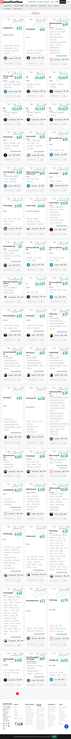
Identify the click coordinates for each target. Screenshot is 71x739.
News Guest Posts (29, 718)
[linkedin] (3, 723)
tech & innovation (54, 220)
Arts (49, 712)
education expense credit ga (57, 413)
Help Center (61, 711)
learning (41, 559)
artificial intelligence (32, 663)
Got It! (54, 736)
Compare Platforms (63, 715)
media (10, 605)
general (52, 181)
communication (53, 493)
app (62, 543)
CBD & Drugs (50, 720)
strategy (11, 607)
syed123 (11, 335)
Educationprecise (32, 601)
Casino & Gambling (51, 718)
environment (61, 561)
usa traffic (18, 547)
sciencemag (53, 84)
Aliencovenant (54, 455)
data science (17, 45)
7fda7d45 (34, 436)
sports (28, 504)
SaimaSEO (57, 335)
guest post (29, 218)
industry (59, 558)
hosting (29, 464)
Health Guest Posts (29, 717)
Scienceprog (30, 29)
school (51, 421)
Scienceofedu (31, 136)
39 (50, 77)
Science (28, 37)
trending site (36, 328)
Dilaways (57, 514)
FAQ (15, 708)
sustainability (14, 626)
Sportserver (30, 352)
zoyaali (10, 155)
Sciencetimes (53, 173)
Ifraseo (56, 229)
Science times (31, 205)
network (6, 178)
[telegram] (8, 723)
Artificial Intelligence (31, 661)
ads (56, 564)
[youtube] (9, 726)
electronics (37, 221)
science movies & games (9, 501)
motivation (6, 549)
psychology (6, 675)
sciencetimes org (17, 255)
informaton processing (60, 628)
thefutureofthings (60, 504)
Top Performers (42, 5)
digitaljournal (30, 509)
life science (52, 631)
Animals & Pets (51, 709)
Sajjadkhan (34, 58)
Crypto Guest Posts (29, 712)
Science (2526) (35, 12)
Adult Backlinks (28, 706)
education (10, 328)
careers (57, 543)
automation (29, 673)
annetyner (34, 264)
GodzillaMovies (8, 490)
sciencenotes (7, 145)
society (5, 607)
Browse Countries (17, 8)
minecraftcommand (8, 290)
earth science (53, 31)
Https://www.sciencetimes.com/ (32, 173)
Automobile (50, 714)
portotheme (37, 467)
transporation (59, 501)
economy (52, 548)
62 (27, 108)
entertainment (7, 255)
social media (30, 498)
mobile (51, 545)
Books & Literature (51, 715)
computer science (31, 668)
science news (34, 559)
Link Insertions (18, 5)
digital (5, 612)
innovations (58, 499)
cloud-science (7, 50)
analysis (63, 556)
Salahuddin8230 (12, 575)
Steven (56, 297)
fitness (58, 556)
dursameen (11, 91)
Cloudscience (7, 28)
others (51, 222)
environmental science (32, 426)
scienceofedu (30, 145)
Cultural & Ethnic (51, 724)
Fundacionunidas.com (55, 392)
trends (59, 566)
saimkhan (57, 264)
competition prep (15, 549)
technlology (30, 50)
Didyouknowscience (55, 24)
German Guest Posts (41, 709)
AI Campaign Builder (63, 706)
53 (53, 693)
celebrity (6, 623)
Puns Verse (7, 398)
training (52, 429)
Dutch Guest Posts (40, 720)
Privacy (15, 709)
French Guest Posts (40, 715)
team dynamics (7, 560)
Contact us (16, 712)
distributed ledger (8, 48)
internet (52, 504)
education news (40, 630)
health (5, 221)
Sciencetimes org (9, 246)
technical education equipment (57, 426)
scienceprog (41, 50)
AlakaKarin (57, 438)
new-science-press (8, 325)
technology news (8, 176)
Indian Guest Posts (40, 708)
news (15, 48)
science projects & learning (56, 37)
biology (40, 564)
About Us (16, 706)
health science (30, 429)
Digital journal (31, 489)
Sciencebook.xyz (9, 172)
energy (14, 218)
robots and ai (58, 44)
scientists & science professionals (58, 42)
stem (28, 559)
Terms (15, 711)
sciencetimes (30, 181)
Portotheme (30, 456)
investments (59, 569)
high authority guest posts (10, 360)
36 (27, 77)
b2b (16, 328)
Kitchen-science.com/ (8, 77)
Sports (4, 539)
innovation (34, 421)
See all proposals (8, 63)
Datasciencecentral (8, 456)
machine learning (31, 665)
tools (65, 548)
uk (4, 547)
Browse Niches (7, 8)
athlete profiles (7, 552)
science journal (30, 630)
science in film (53, 39)
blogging (52, 569)
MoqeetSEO (34, 638)
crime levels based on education (57, 408)
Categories (56, 5)
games (51, 462)
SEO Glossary (61, 712)
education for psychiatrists (56, 415)
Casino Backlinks (28, 711)
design (9, 218)
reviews (12, 610)
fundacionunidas (59, 429)
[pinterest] (4, 728)
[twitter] (4, 726)
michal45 (34, 513)
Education (51, 27)
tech (5, 218)
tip (62, 548)
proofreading (53, 561)
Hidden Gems (34, 5)
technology (57, 34)
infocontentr (34, 185)
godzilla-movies (7, 504)
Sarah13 (11, 186)
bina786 (33, 680)
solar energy (30, 221)
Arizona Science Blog (9, 353)
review (61, 545)
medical (52, 44)
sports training (7, 565)
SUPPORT (57, 1)
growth (11, 631)
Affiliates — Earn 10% (18, 718)
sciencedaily (30, 112)
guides (51, 550)
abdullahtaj (57, 154)
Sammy (10, 265)
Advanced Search (8, 5)
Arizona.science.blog (55, 139)
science (52, 29)
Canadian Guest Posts (41, 721)
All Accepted (53, 290)
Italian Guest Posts (40, 714)
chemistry (11, 221)
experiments (36, 561)
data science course (9, 464)
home (32, 178)
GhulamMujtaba (35, 91)
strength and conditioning (10, 557)
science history (61, 31)
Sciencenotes (7, 137)
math (55, 209)
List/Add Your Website (63, 724)
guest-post (29, 257)
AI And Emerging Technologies (32, 658)
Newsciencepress (9, 316)
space (51, 34)
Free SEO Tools (62, 718)
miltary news (60, 631)
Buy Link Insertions (62, 717)
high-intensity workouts (9, 562)
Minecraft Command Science (10, 282)
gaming (15, 628)
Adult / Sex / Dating (52, 706)
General (5, 80)
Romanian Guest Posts (41, 727)
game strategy (16, 560)
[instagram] (6, 726)
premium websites (54, 318)
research (29, 567)
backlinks (36, 218)
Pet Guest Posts (28, 720)
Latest (26, 5)
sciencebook (13, 181)
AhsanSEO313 (12, 680)
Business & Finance (30, 492)
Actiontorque (8, 534)
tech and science (36, 504)
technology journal (38, 673)
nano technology (54, 217)
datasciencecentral (8, 467)
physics (62, 220)
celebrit (52, 564)
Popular (50, 5)
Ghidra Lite (53, 314)
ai (19, 628)
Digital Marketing (30, 407)
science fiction (53, 459)
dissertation (53, 537)
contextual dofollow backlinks (57, 323)
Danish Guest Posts (40, 724)
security (52, 540)
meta (28, 292)
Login (68, 1)
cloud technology (8, 45)
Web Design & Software (8, 35)
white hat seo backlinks (55, 326)
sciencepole (30, 325)
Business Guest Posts (29, 709)
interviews (18, 623)
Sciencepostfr (31, 398)
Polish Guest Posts (40, 725)
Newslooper (53, 531)
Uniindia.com (53, 660)
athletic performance (9, 568)
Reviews (15, 714)
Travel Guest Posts (29, 724)
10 (43, 693)
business (6, 143)
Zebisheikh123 (12, 471)
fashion (5, 81)
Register (63, 1)
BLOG (52, 1)
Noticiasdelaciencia (8, 660)
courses (63, 405)
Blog (60, 709)
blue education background (56, 402)
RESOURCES (46, 1)
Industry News (62, 714)
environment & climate (55, 214)
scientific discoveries (32, 431)
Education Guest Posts (29, 714)
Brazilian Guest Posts (41, 722)
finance (57, 548)
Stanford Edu (53, 352)
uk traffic (9, 547)
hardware (64, 499)
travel (28, 143)
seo (35, 50)
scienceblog (30, 84)
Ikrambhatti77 (58, 59)
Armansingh (57, 185)
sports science (16, 552)
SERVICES (41, 1)
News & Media (52, 609)
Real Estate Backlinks (29, 721)
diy (56, 540)
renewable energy (31, 224)
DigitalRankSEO (12, 297)
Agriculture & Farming (52, 708)
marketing (61, 564)
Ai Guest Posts (28, 708)
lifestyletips (16, 620)
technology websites (32, 506)
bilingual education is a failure (57, 400)
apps (5, 599)
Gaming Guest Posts (29, 715)
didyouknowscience (54, 47)
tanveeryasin (12, 228)
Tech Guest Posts (28, 723)
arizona (51, 150)
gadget (51, 499)
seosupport (11, 58)
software (6, 181)
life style (38, 501)
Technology (5, 285)
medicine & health (54, 212)
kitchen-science (8, 84)
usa (13, 547)
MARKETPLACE (32, 1)
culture (56, 545)
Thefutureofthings (55, 489)
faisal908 (34, 155)
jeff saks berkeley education (56, 418)
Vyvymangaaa (8, 593)
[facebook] (6, 723)
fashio (56, 550)
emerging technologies (32, 671)
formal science (58, 496)
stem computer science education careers (60, 423)
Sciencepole (30, 316)
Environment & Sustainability (32, 211)
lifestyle (60, 553)
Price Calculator (62, 720)
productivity (53, 566)
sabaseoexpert (35, 228)
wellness (6, 631)
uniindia (64, 675)
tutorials (64, 566)
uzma (56, 679)
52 (49, 693)
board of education (54, 405)
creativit (12, 623)
